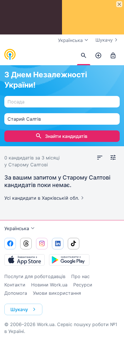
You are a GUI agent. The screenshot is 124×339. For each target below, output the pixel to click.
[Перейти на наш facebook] (10, 243)
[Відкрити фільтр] (113, 157)
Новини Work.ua (49, 285)
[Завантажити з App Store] (24, 259)
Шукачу (104, 40)
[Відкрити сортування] (99, 157)
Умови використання (57, 293)
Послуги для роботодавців (34, 276)
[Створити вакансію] (98, 55)
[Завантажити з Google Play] (69, 259)
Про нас (80, 276)
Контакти (14, 285)
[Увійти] (113, 55)
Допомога (15, 293)
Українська (16, 228)
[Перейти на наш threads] (26, 243)
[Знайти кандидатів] (83, 55)
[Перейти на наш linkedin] (57, 243)
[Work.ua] (10, 54)
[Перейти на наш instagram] (42, 243)
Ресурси (82, 285)
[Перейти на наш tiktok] (73, 243)
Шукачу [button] (19, 309)
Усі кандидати (41, 198)
